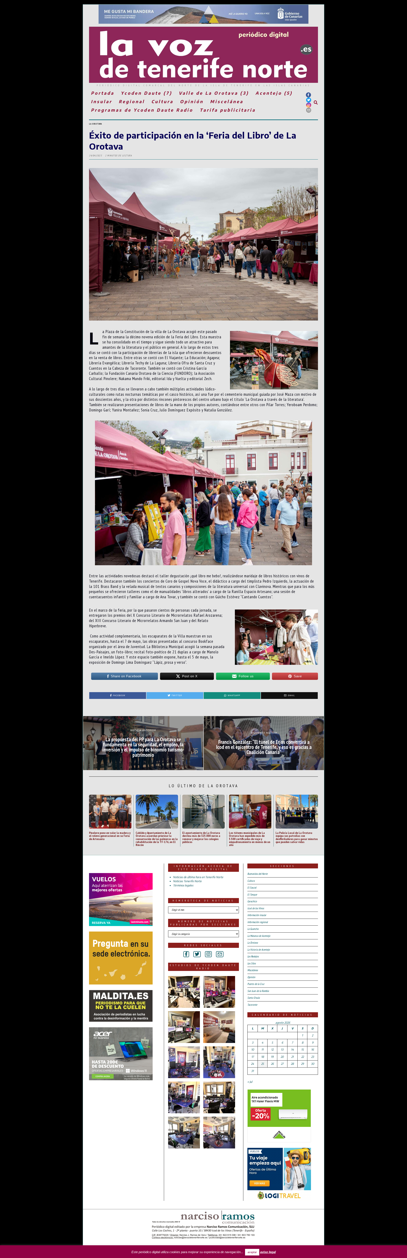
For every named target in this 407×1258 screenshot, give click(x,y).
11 (262, 1049)
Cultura (162, 101)
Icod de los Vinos (255, 908)
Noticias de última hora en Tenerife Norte (198, 877)
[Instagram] (308, 105)
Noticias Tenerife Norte (187, 881)
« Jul (249, 1081)
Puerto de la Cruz (255, 984)
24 (252, 1063)
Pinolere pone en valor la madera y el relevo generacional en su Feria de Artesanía (110, 836)
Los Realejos (253, 956)
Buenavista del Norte (257, 874)
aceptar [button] (252, 1252)
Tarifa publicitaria (228, 109)
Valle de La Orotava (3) (214, 93)
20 (282, 1056)
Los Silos (251, 963)
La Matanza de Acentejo (258, 936)
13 (282, 1049)
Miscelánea (226, 101)
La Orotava (95, 123)
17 (252, 1056)
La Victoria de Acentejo (258, 949)
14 (292, 1049)
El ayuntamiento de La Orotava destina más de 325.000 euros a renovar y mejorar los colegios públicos (201, 837)
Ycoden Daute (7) (146, 93)
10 (252, 1049)
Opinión (192, 101)
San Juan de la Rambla (258, 991)
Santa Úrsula (253, 998)
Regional (132, 101)
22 (302, 1056)
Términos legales (183, 885)
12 (272, 1049)
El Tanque (252, 894)
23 (312, 1056)
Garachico (252, 901)
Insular (101, 101)
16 (312, 1049)
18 (262, 1056)
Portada (102, 93)
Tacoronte (252, 1005)
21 (292, 1056)
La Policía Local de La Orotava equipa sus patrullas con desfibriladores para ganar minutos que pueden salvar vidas (297, 837)
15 (302, 1049)
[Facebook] (308, 94)
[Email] (308, 110)
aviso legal (268, 1252)
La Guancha (252, 929)
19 (272, 1056)
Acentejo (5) (274, 93)
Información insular (256, 915)
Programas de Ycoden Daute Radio (142, 109)
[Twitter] (308, 100)
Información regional (257, 922)
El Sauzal (251, 887)
